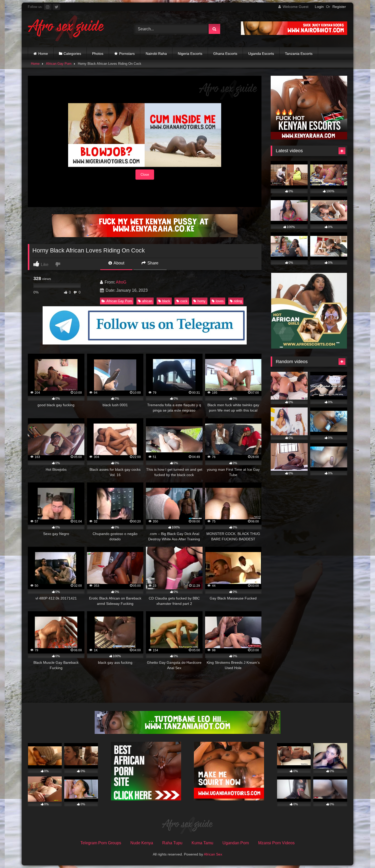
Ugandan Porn (235, 843)
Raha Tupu (172, 843)
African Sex (213, 854)
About (118, 263)
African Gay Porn (58, 64)
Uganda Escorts (261, 54)
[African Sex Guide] (66, 29)
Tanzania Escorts (298, 54)
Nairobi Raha (156, 54)
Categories (72, 54)
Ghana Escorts (225, 54)
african (147, 301)
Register (339, 7)
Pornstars (127, 54)
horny (201, 301)
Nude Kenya (141, 843)
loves (220, 301)
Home (43, 54)
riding (238, 301)
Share (152, 263)
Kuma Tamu (202, 843)
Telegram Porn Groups (100, 843)
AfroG (121, 282)
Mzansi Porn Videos (276, 843)
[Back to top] (359, 853)
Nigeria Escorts (190, 54)
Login (319, 7)
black (166, 301)
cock (184, 301)
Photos (97, 54)
